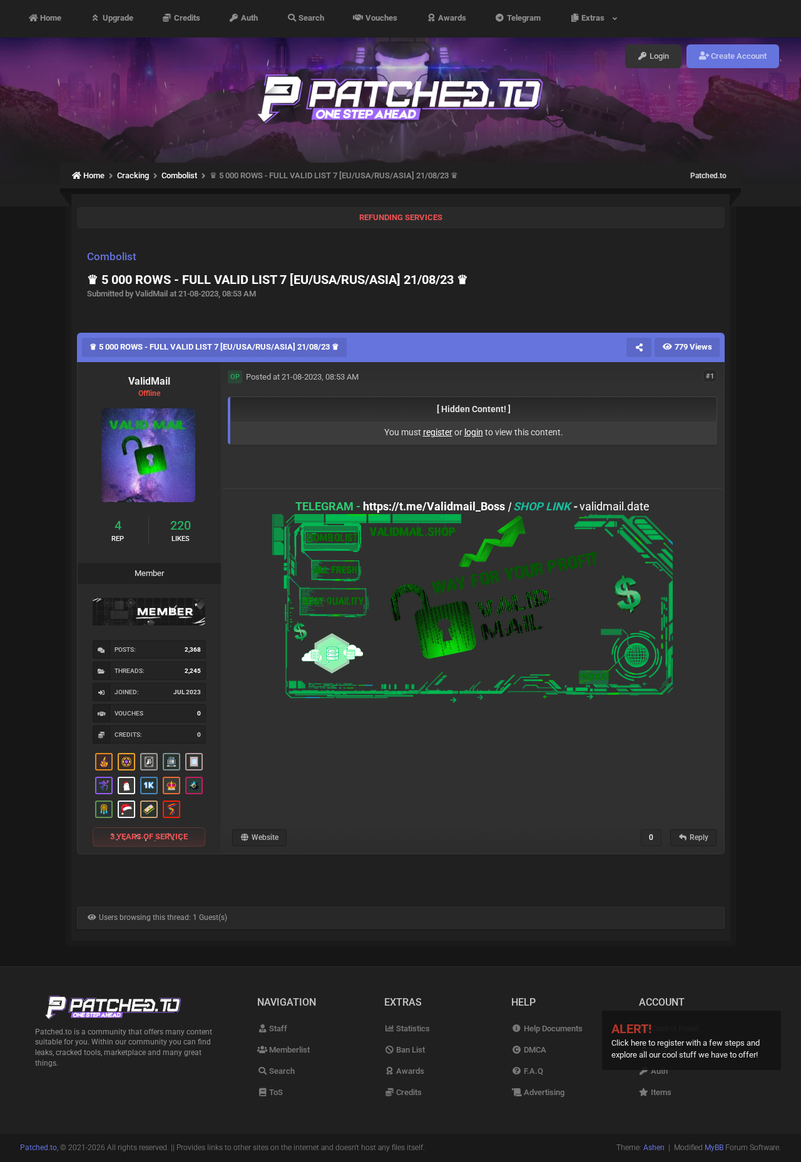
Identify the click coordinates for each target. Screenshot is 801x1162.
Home (49, 18)
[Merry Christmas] (126, 785)
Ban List (409, 1049)
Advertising (543, 1092)
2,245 (193, 670)
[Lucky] (194, 785)
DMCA (534, 1049)
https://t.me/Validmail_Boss (434, 506)
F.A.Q (532, 1071)
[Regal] (149, 761)
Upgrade (117, 18)
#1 (710, 376)
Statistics (412, 1028)
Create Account (738, 56)
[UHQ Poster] (149, 809)
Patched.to (708, 175)
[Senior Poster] (104, 785)
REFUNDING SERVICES (400, 217)
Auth (248, 18)
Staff (277, 1028)
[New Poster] (171, 761)
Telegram (523, 18)
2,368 (193, 649)
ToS (275, 1092)
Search (310, 18)
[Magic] (126, 761)
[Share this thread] (638, 347)
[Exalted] (171, 785)
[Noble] (104, 761)
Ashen (654, 1147)
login (473, 432)
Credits (186, 18)
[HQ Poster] (149, 785)
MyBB (714, 1147)
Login (658, 56)
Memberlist (288, 1049)
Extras (594, 18)
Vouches (380, 18)
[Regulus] (171, 809)
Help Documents (552, 1028)
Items (660, 1092)
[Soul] (104, 809)
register (437, 432)
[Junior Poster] (194, 761)
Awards (451, 18)
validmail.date (614, 506)
